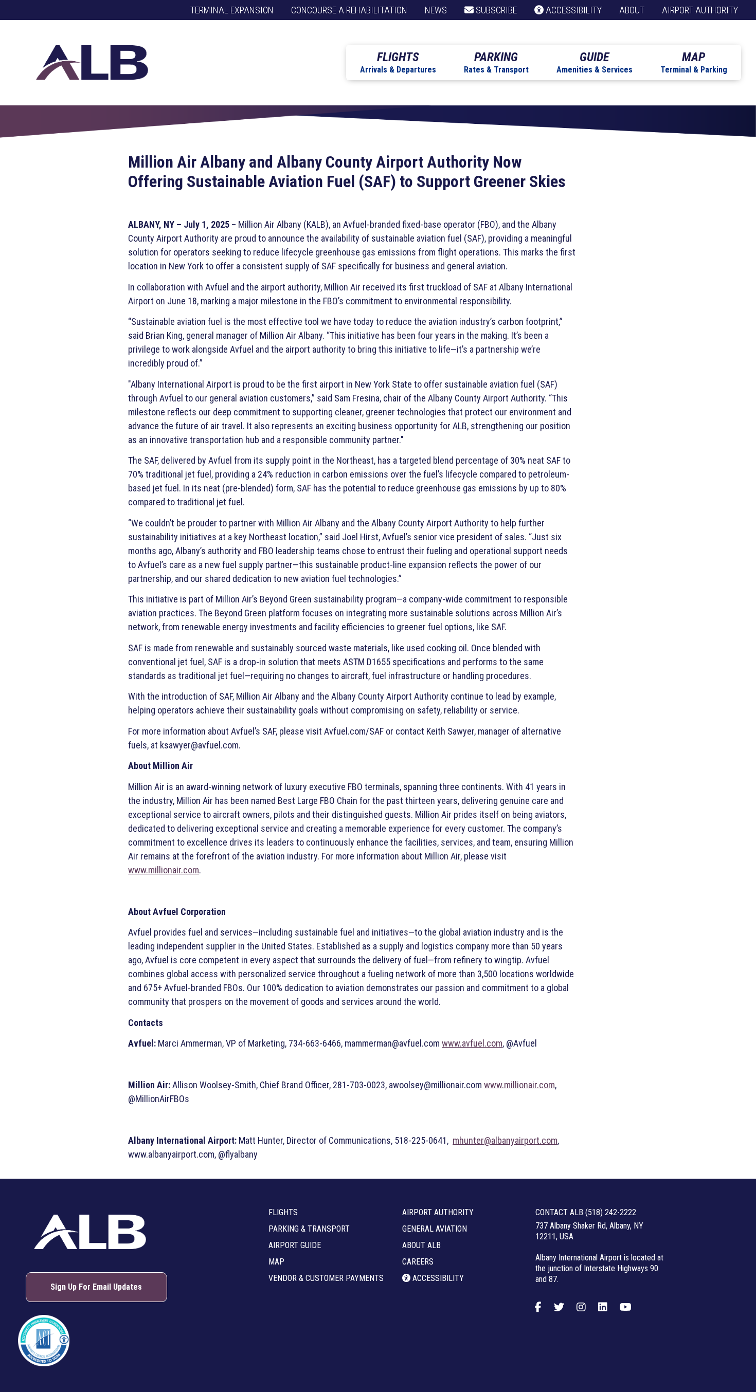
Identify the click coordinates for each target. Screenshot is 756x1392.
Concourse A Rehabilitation (349, 10)
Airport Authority (700, 10)
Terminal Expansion (232, 10)
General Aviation (434, 1229)
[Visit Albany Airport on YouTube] (626, 1307)
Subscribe (495, 10)
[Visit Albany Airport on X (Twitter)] (559, 1307)
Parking (496, 62)
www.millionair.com (163, 870)
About (631, 10)
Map (693, 62)
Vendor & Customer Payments (326, 1278)
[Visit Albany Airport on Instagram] (581, 1307)
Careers (418, 1262)
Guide (594, 62)
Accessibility (573, 10)
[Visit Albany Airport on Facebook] (538, 1307)
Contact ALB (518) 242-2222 (585, 1212)
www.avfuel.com (472, 1043)
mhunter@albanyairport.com (505, 1140)
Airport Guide (294, 1245)
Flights (398, 62)
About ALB (421, 1245)
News (436, 10)
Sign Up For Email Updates (96, 1287)
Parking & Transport (309, 1229)
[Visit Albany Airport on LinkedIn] (602, 1307)
